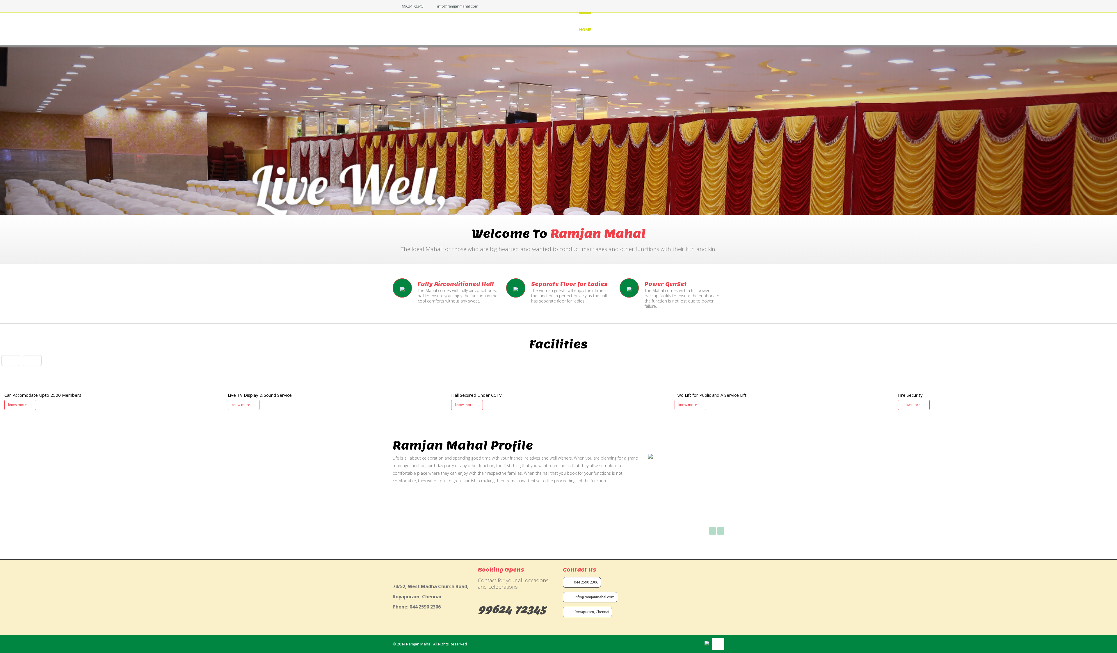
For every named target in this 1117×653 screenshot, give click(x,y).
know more (18, 404)
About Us (611, 29)
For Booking (646, 29)
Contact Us (711, 29)
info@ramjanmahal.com (594, 597)
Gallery (679, 29)
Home (585, 29)
